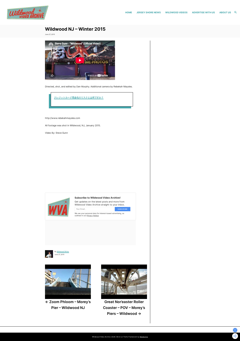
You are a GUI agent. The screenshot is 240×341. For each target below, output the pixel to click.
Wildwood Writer (63, 251)
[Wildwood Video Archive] (34, 12)
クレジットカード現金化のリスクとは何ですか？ (79, 97)
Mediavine (144, 337)
